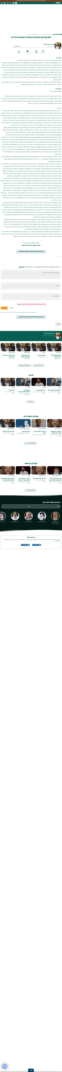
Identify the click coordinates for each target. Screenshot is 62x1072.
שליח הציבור (12, 352)
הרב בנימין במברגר (41, 392)
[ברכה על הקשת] (23, 427)
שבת (29, 476)
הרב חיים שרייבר (57, 435)
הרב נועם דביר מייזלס (56, 392)
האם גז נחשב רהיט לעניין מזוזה (31, 245)
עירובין (43, 352)
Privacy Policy (23, 312)
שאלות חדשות (31, 463)
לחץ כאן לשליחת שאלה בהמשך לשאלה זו (31, 251)
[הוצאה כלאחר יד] (38, 351)
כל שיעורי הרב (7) (38, 365)
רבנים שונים (27, 433)
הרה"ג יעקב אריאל (57, 482)
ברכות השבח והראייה (25, 429)
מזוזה (58, 324)
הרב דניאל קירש (42, 435)
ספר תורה (58, 352)
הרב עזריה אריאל (11, 392)
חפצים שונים (27, 352)
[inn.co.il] (16, 3)
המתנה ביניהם (42, 429)
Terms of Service (31, 312)
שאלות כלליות (58, 429)
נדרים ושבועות (42, 476)
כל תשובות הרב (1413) (24, 365)
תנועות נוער (11, 476)
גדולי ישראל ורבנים (56, 476)
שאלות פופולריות (31, 416)
